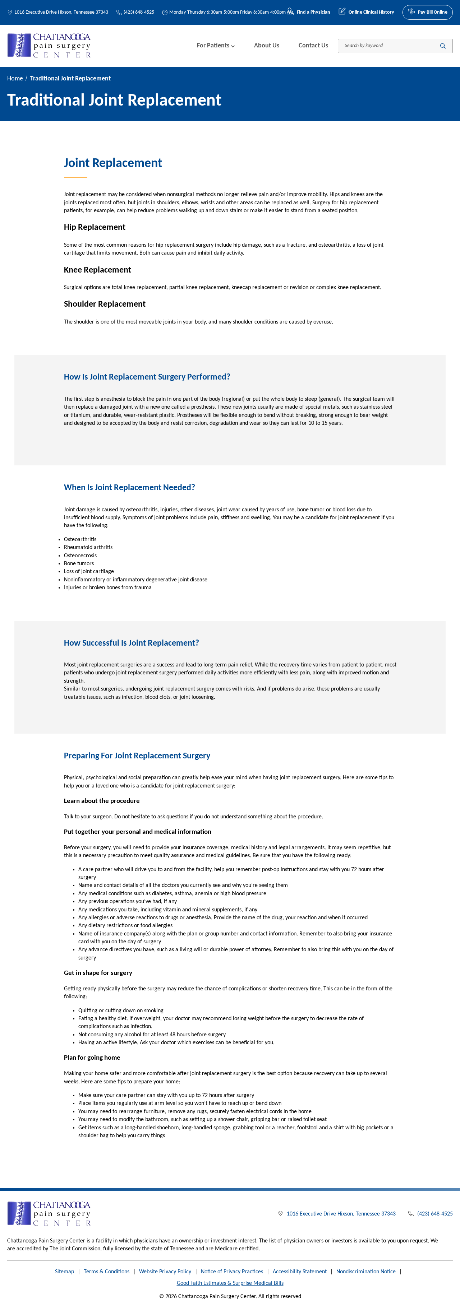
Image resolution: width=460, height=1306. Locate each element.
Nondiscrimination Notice (366, 1272)
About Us (266, 45)
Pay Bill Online (432, 12)
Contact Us (313, 45)
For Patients (213, 45)
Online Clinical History (371, 12)
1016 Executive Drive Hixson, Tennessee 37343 (61, 12)
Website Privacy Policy (165, 1272)
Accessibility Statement (300, 1272)
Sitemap (64, 1272)
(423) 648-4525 (139, 12)
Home (15, 78)
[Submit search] (443, 45)
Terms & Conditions (106, 1272)
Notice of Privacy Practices (232, 1272)
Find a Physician (313, 12)
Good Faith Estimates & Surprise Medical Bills (230, 1283)
